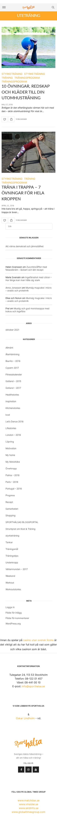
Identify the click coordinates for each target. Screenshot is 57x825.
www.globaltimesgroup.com (28, 811)
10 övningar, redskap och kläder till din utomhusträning (26, 92)
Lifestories (11, 428)
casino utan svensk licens (38, 640)
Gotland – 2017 (13, 388)
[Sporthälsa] (28, 7)
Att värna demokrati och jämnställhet (25, 246)
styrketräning (12, 535)
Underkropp (12, 562)
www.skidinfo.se (28, 808)
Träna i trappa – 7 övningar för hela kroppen (23, 193)
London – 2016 (13, 435)
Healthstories (12, 394)
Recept (9, 502)
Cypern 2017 (12, 367)
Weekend (10, 576)
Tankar (9, 542)
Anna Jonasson (13, 287)
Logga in (10, 607)
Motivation (11, 448)
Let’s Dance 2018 (14, 421)
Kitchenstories (13, 408)
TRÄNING (7, 77)
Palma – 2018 (12, 475)
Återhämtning (12, 354)
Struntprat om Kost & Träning (20, 529)
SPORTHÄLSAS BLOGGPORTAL (22, 522)
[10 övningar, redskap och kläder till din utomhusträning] (28, 47)
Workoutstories (13, 589)
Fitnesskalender (14, 374)
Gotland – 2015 (13, 381)
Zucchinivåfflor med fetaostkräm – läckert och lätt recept (26, 268)
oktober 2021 (12, 329)
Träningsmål (12, 549)
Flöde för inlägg (14, 612)
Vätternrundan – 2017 (17, 569)
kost (8, 414)
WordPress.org (13, 623)
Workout (10, 582)
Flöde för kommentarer (17, 618)
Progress (10, 495)
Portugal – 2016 (14, 488)
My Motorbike (13, 461)
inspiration (11, 401)
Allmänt (9, 347)
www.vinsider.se (28, 804)
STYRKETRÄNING (12, 73)
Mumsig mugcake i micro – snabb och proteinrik (28, 289)
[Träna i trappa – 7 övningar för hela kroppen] (28, 152)
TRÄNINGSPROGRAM (27, 77)
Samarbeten (12, 508)
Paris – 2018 (12, 482)
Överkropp (11, 468)
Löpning (10, 441)
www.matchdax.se (28, 800)
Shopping (11, 515)
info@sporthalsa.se (33, 686)
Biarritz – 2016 (13, 361)
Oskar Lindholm (25, 718)
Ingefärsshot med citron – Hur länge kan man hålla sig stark (29, 279)
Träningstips (12, 555)
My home (10, 455)
